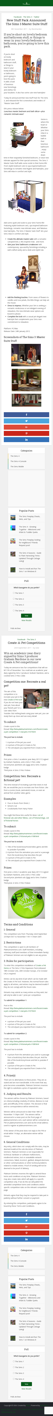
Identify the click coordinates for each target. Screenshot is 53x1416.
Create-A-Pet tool (15, 699)
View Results (27, 620)
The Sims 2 (19, 599)
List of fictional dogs (37, 818)
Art (19, 1409)
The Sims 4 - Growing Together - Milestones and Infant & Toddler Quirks (29, 529)
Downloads (26, 1409)
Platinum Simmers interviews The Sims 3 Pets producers (25, 1404)
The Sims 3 (27, 17)
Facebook (18, 17)
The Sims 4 (19, 610)
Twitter (36, 17)
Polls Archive (15, 628)
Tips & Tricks (6, 1409)
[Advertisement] (26, 488)
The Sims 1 (19, 593)
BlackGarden (37, 29)
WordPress (44, 1405)
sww (37, 648)
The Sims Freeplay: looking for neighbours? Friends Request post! (29, 542)
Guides (14, 1409)
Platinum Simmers (38, 1409)
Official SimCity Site (8, 1412)
